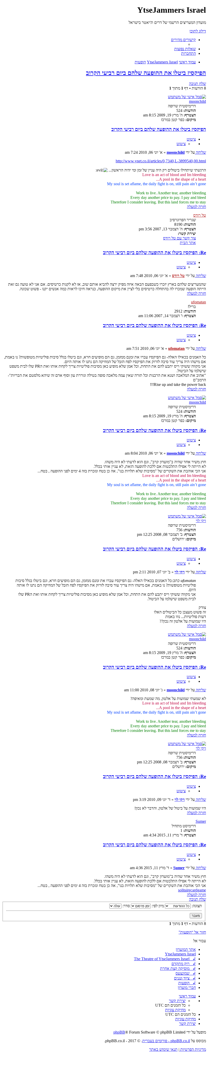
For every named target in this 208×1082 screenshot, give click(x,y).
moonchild (197, 101)
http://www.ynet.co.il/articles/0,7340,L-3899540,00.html (161, 161)
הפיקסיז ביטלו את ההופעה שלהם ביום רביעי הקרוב (146, 73)
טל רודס (199, 215)
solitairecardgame (192, 890)
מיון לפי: (157, 906)
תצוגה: (196, 906)
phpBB (119, 1032)
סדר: (126, 906)
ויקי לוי (201, 521)
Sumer (201, 821)
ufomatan (198, 302)
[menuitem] (185, 49)
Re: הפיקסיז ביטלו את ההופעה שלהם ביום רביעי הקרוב (154, 252)
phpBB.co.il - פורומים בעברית (166, 1041)
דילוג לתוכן (197, 31)
